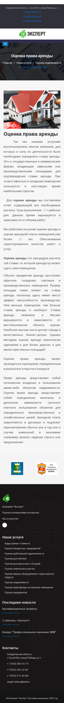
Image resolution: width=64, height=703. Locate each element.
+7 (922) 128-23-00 (32, 16)
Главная (8, 62)
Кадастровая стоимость (17, 543)
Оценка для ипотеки (15, 558)
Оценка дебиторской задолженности (24, 553)
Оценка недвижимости (49, 62)
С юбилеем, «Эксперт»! (15, 620)
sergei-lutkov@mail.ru (18, 681)
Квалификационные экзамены (19, 609)
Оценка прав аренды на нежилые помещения (29, 587)
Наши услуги (24, 62)
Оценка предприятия (16, 592)
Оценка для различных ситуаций (22, 563)
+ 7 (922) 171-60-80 (17, 675)
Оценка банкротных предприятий (22, 548)
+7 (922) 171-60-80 (32, 21)
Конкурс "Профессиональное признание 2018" (29, 632)
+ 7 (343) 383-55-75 (32, 12)
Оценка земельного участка (20, 568)
